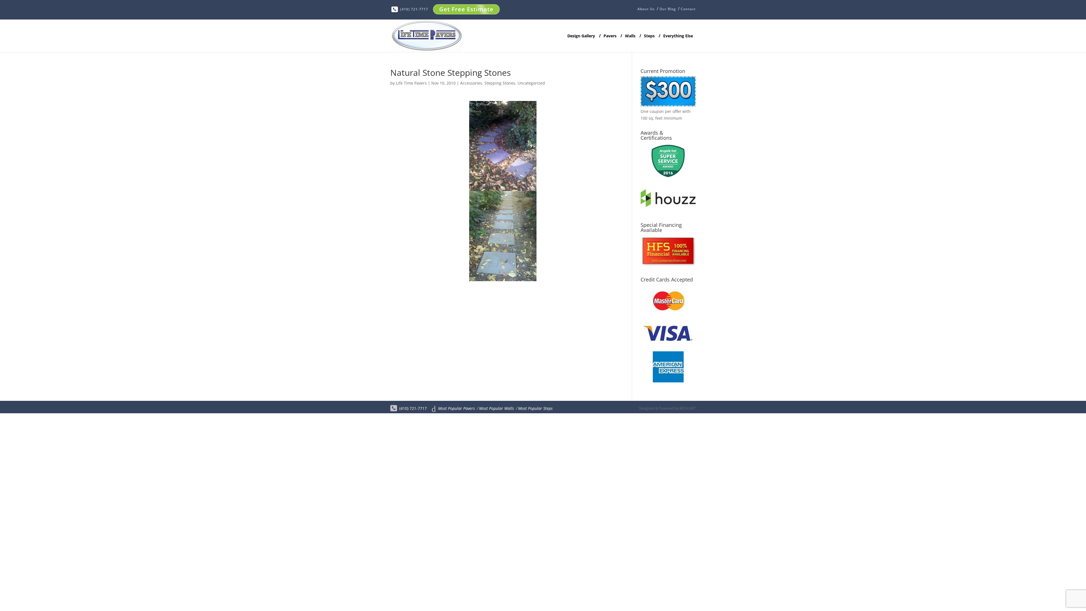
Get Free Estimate (466, 9)
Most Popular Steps (535, 408)
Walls (630, 36)
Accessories (471, 83)
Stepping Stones (499, 83)
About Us (646, 9)
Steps (649, 36)
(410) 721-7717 (414, 9)
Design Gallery (581, 36)
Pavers (610, 36)
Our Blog (668, 9)
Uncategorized (531, 83)
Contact (688, 9)
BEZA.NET (688, 408)
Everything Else (678, 36)
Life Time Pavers (411, 83)
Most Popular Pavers (456, 408)
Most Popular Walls (496, 408)
